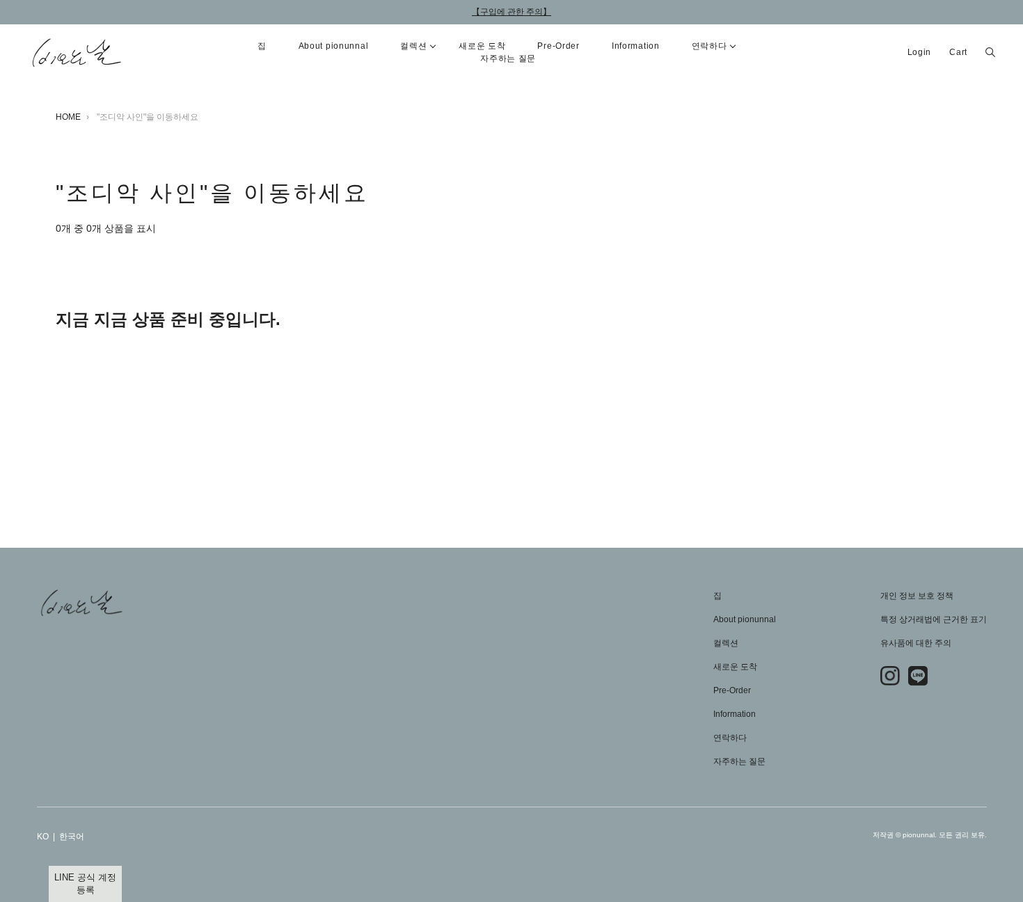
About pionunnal (334, 46)
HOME (68, 117)
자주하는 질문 (508, 58)
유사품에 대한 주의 (915, 643)
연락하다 (730, 738)
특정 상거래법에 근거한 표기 (933, 619)
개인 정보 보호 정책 (916, 596)
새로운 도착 (735, 667)
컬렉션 (725, 643)
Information (636, 46)
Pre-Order (558, 46)
